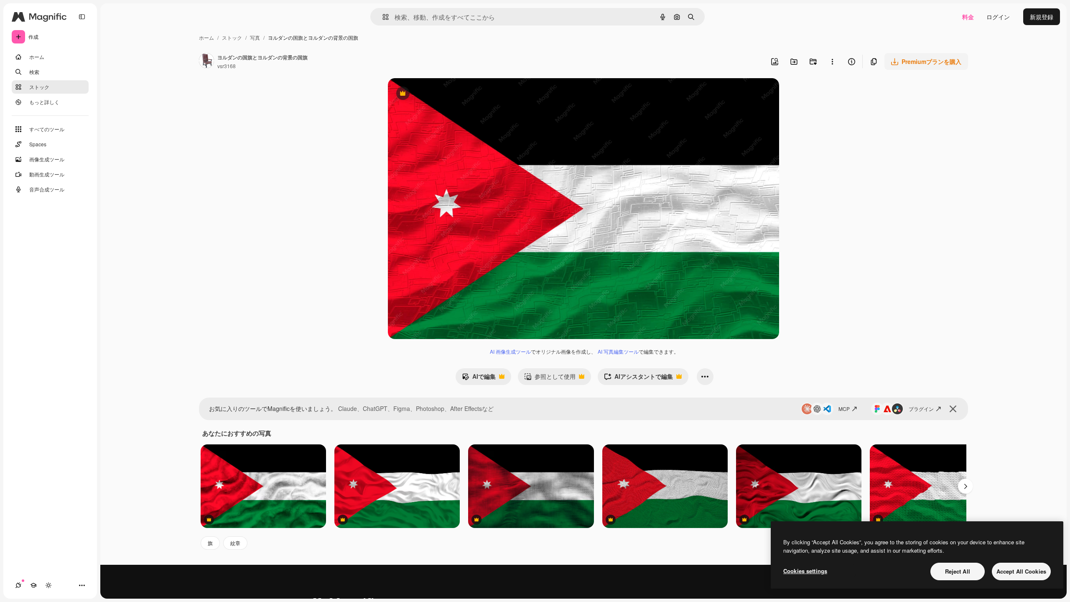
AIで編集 (479, 378)
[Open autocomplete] (382, 17)
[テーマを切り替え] (48, 585)
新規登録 (1041, 17)
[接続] (18, 585)
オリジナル (445, 94)
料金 (968, 17)
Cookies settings (805, 571)
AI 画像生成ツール (510, 351)
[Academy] (33, 585)
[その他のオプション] (832, 61)
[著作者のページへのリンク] (206, 61)
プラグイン (921, 408)
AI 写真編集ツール (618, 351)
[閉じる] (953, 409)
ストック (232, 37)
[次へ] (965, 486)
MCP (844, 408)
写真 (255, 37)
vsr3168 (226, 65)
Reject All (957, 571)
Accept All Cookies (1021, 571)
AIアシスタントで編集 (638, 378)
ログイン (998, 17)
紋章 (235, 542)
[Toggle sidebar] (82, 16)
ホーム (206, 37)
